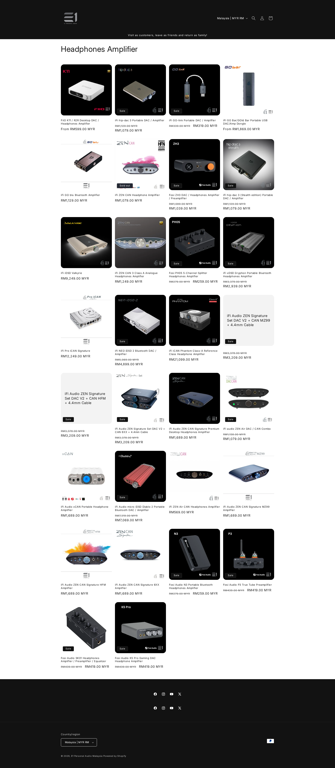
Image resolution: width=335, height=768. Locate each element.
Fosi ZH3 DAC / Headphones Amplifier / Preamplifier (194, 196)
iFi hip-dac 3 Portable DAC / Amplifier (139, 120)
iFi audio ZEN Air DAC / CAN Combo (247, 428)
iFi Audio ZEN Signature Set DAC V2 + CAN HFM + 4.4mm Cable (85, 398)
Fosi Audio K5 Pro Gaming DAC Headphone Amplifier (135, 659)
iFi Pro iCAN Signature (75, 350)
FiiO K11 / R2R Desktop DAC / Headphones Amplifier (80, 122)
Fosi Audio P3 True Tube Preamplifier (247, 584)
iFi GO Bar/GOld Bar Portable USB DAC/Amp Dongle (245, 122)
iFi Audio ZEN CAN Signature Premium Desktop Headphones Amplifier (194, 430)
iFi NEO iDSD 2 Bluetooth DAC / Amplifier (135, 352)
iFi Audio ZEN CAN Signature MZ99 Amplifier (246, 508)
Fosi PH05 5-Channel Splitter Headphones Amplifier (188, 274)
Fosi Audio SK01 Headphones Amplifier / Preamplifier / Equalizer (83, 659)
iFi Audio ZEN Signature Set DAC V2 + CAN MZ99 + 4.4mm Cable (248, 320)
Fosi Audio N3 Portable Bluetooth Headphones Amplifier (191, 586)
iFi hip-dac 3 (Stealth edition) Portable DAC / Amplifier (248, 196)
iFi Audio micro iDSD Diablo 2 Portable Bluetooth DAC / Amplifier (140, 508)
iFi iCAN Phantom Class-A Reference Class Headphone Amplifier (193, 352)
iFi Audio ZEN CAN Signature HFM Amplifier (83, 586)
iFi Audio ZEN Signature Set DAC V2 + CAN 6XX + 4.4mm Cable (140, 430)
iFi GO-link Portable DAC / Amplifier (192, 120)
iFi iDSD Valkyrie (71, 272)
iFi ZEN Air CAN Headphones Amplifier (194, 506)
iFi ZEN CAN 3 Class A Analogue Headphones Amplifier (136, 274)
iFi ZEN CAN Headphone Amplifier (137, 195)
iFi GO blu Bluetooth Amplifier (80, 195)
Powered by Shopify (114, 756)
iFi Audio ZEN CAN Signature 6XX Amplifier (137, 586)
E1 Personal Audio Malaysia (87, 756)
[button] (253, 18)
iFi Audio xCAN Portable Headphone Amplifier (85, 508)
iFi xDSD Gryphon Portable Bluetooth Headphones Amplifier (247, 274)
